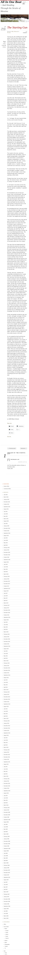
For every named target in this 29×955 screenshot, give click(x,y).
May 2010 (6, 800)
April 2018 (6, 571)
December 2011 (7, 754)
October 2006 (6, 903)
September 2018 (7, 559)
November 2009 (7, 814)
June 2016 (6, 624)
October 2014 (6, 672)
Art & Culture (6, 926)
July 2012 (5, 737)
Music (6, 942)
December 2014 (7, 667)
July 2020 (5, 523)
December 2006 (7, 899)
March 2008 (6, 862)
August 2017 (6, 590)
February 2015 (7, 663)
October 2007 (6, 874)
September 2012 (7, 732)
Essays (6, 930)
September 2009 (7, 819)
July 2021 (5, 511)
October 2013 (6, 701)
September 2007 (7, 877)
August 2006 (6, 908)
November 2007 (7, 872)
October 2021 (6, 504)
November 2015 (7, 641)
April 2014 (6, 687)
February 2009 (7, 836)
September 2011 (7, 761)
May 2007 (6, 887)
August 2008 (6, 850)
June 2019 (6, 540)
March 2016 (6, 631)
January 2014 (6, 694)
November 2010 (7, 785)
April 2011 (5, 773)
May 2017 (6, 598)
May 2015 (6, 655)
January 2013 (6, 723)
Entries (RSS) (6, 486)
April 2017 (6, 600)
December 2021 (7, 501)
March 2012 (6, 747)
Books (6, 928)
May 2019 (6, 542)
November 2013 (7, 699)
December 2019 (7, 528)
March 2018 (6, 574)
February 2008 (7, 865)
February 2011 (6, 778)
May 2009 (6, 829)
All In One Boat (11, 2)
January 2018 (6, 578)
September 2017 (7, 588)
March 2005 (6, 915)
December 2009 (7, 812)
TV (5, 948)
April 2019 (6, 545)
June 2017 (6, 595)
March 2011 (6, 776)
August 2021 (6, 509)
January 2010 (6, 809)
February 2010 (7, 807)
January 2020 (6, 525)
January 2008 (6, 867)
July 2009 (5, 824)
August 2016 (6, 619)
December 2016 (7, 610)
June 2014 (6, 682)
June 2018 (6, 566)
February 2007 (7, 894)
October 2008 (6, 846)
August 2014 (6, 677)
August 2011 (6, 764)
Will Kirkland (15, 31)
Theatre (6, 946)
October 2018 (6, 557)
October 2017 (6, 586)
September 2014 (7, 675)
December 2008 (7, 841)
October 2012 (6, 730)
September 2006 (7, 906)
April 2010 (6, 802)
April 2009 (6, 831)
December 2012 (7, 725)
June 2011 (6, 769)
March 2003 (6, 918)
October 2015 (6, 643)
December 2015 (7, 639)
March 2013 (6, 718)
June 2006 (6, 913)
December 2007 (7, 870)
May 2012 (6, 742)
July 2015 (5, 651)
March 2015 (6, 660)
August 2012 (6, 735)
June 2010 (6, 797)
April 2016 (6, 629)
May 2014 (6, 684)
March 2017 (6, 602)
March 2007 (6, 891)
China (6, 952)
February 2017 (7, 605)
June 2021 (6, 513)
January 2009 (6, 838)
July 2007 (5, 882)
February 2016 (7, 634)
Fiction (8, 32)
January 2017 (6, 607)
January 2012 (6, 752)
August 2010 (6, 793)
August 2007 (6, 879)
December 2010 (7, 783)
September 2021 (7, 506)
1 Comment (25, 32)
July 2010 (5, 795)
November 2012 (7, 728)
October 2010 (6, 788)
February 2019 (7, 547)
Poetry (6, 936)
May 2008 (6, 858)
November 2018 (7, 554)
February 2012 (7, 749)
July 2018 (5, 564)
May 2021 (6, 516)
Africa (5, 924)
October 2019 (6, 530)
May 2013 (6, 713)
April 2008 (6, 860)
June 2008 (6, 855)
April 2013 (6, 716)
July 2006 (5, 911)
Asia (4, 950)
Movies (6, 940)
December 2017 (7, 581)
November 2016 (7, 612)
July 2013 (5, 708)
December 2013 (7, 696)
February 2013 (7, 720)
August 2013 (6, 706)
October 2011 (6, 759)
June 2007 (6, 884)
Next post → (23, 448)
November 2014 (7, 670)
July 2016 (5, 622)
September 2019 (7, 533)
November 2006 (7, 901)
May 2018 (6, 569)
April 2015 (6, 658)
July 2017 (5, 593)
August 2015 (6, 648)
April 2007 (6, 889)
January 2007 (6, 896)
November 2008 (7, 843)
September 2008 (7, 848)
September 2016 (7, 617)
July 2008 (5, 853)
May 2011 (5, 771)
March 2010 (6, 805)
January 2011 (6, 781)
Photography (7, 944)
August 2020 (6, 521)
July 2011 (5, 766)
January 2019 (6, 549)
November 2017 (7, 583)
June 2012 (6, 740)
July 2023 (5, 494)
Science (7, 938)
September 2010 (7, 790)
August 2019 (6, 535)
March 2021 (6, 518)
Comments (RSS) (7, 488)
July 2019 (5, 537)
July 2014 (5, 679)
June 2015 (6, 653)
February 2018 (7, 576)
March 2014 (6, 689)
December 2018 (7, 552)
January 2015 (6, 665)
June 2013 (6, 711)
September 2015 (7, 646)
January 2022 (6, 499)
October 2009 (6, 817)
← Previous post (11, 448)
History (6, 934)
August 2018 (6, 562)
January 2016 (6, 636)
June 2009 (6, 826)
